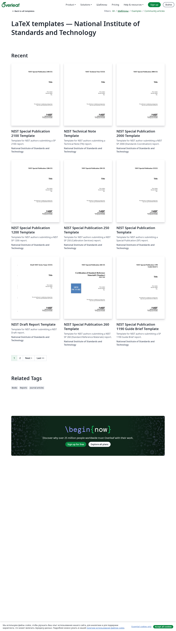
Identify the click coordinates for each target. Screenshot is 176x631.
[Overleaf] (11, 4)
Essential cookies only (141, 626)
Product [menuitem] (70, 4)
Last (40, 358)
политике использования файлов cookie (105, 628)
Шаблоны (123, 11)
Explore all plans (99, 444)
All (113, 11)
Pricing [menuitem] (115, 4)
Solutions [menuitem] (85, 4)
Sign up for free (76, 444)
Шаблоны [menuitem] (102, 4)
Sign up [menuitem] (154, 4)
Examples (136, 11)
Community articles (155, 11)
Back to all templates (23, 11)
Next (28, 358)
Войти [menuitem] (168, 4)
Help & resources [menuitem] (133, 4)
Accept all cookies (163, 626)
